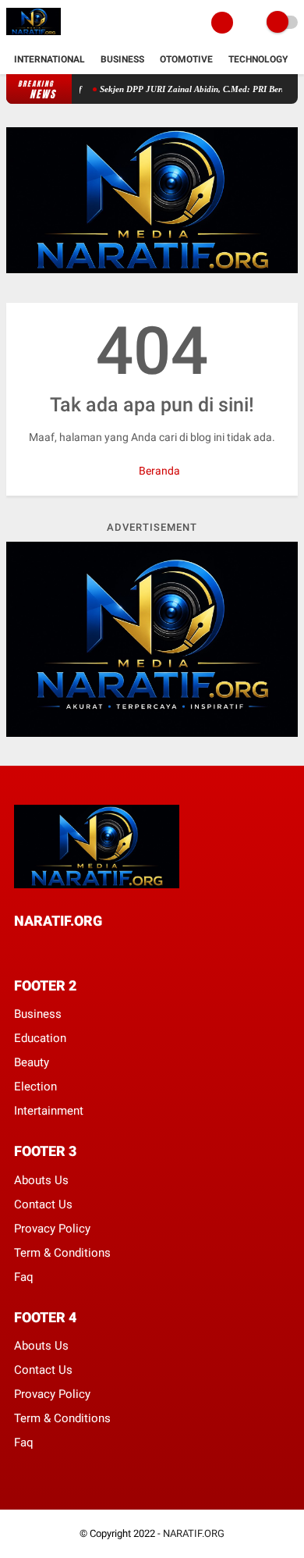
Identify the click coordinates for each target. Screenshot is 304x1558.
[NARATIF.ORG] (33, 35)
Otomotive (186, 59)
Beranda (158, 470)
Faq (24, 1277)
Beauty (31, 1062)
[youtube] (124, 949)
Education (40, 1038)
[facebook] (18, 949)
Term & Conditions (62, 1253)
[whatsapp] (60, 949)
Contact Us (43, 1204)
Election (35, 1087)
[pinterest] (82, 949)
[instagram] (103, 949)
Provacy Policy (52, 1229)
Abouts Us (41, 1180)
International (49, 59)
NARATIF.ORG (193, 1533)
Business (122, 59)
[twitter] (39, 949)
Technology (258, 59)
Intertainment (48, 1111)
